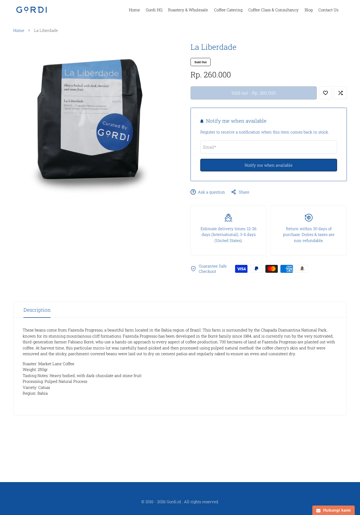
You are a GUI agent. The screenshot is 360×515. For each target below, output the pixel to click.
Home (18, 30)
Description (37, 309)
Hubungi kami (335, 510)
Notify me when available (269, 165)
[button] (325, 92)
